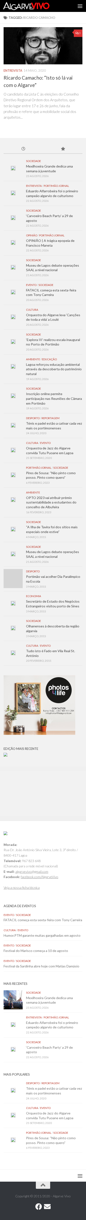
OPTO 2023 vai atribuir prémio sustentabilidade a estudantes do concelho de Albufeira (51, 502)
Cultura (32, 309)
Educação (49, 359)
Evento (31, 284)
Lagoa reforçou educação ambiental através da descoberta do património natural (54, 369)
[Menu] (80, 6)
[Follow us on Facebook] (38, 1206)
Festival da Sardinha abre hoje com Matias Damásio (41, 966)
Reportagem (50, 418)
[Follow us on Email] (47, 1206)
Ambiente (33, 359)
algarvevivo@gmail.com (31, 871)
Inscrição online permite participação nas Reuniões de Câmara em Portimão (54, 398)
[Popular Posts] (62, 149)
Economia (33, 596)
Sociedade (33, 161)
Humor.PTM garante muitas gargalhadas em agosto (42, 935)
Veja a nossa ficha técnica (22, 887)
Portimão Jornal (56, 185)
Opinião (31, 235)
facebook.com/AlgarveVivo (39, 877)
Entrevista (13, 70)
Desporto (33, 418)
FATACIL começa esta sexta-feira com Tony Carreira (43, 920)
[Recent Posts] (23, 149)
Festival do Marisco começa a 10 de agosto (36, 951)
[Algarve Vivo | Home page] (34, 6)
